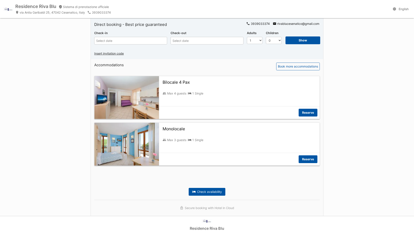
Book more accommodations (298, 66)
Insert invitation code (109, 53)
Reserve (308, 112)
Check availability (209, 192)
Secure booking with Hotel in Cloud (208, 208)
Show (303, 40)
